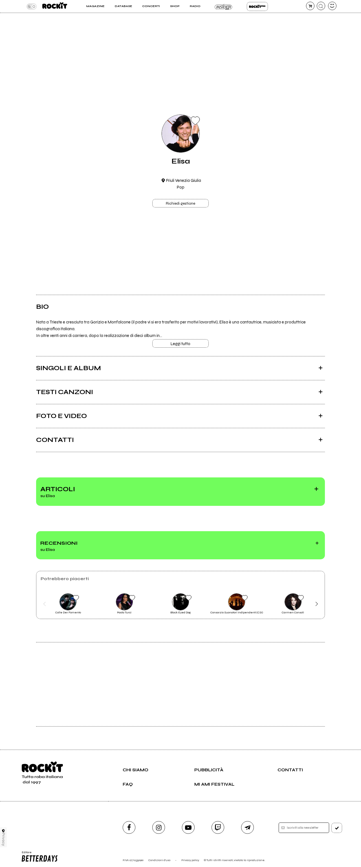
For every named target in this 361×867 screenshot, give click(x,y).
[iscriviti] (336, 828)
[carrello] (310, 6)
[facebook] (129, 827)
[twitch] (218, 827)
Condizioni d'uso (159, 860)
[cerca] (321, 6)
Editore (25, 854)
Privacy (3, 839)
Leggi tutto (180, 343)
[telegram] (247, 827)
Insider (223, 6)
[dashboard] (332, 6)
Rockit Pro (257, 6)
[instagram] (158, 827)
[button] (44, 604)
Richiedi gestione (180, 203)
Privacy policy (190, 860)
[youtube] (188, 827)
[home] (54, 6)
